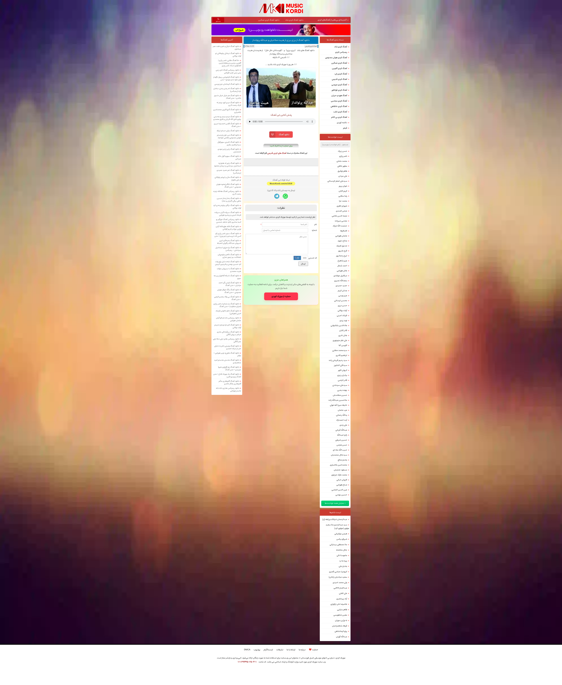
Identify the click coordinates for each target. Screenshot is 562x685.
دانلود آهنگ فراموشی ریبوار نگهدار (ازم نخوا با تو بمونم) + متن (227, 78)
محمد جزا (343, 201)
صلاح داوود (342, 241)
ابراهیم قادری (341, 355)
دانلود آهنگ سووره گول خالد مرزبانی (229, 157)
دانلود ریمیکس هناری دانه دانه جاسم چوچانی (228, 389)
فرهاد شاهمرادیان (339, 626)
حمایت (313, 650)
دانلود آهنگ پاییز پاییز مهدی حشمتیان (229, 150)
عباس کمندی (341, 211)
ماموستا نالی (342, 555)
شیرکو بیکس (341, 539)
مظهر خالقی (342, 166)
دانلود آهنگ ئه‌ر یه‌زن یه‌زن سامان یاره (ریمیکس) (227, 90)
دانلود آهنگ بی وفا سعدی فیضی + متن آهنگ (227, 298)
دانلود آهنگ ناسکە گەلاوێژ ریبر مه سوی (227, 277)
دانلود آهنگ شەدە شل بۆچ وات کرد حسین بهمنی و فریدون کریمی (228, 263)
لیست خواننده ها (335, 137)
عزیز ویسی (342, 295)
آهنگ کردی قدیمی (311, 46)
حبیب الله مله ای (340, 450)
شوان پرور (343, 186)
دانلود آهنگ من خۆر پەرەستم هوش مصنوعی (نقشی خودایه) (229, 136)
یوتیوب (257, 650)
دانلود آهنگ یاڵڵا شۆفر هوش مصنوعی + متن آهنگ (229, 291)
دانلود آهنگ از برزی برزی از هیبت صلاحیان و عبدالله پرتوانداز (281, 40)
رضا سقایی (342, 196)
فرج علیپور (342, 250)
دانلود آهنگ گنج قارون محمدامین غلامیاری (227, 111)
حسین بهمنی (341, 495)
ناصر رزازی (343, 156)
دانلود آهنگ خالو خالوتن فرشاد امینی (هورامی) (228, 312)
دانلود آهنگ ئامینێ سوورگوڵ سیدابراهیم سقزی (229, 143)
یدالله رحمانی (341, 415)
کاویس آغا (343, 345)
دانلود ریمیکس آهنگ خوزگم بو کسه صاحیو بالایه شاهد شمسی (228, 221)
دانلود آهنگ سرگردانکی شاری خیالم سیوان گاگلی (229, 333)
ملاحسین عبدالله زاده (338, 400)
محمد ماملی (341, 161)
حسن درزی (342, 305)
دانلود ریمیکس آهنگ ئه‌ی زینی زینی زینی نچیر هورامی (228, 71)
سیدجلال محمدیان (339, 455)
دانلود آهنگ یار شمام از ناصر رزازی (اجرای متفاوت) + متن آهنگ (227, 305)
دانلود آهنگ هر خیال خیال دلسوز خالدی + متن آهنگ (227, 97)
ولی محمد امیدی (340, 582)
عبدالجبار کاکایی (340, 588)
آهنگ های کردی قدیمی (276, 153)
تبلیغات (279, 650)
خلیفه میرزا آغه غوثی (338, 405)
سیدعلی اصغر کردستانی (337, 181)
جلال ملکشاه (341, 550)
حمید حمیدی (341, 285)
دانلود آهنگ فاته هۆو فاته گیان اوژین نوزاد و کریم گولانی (228, 228)
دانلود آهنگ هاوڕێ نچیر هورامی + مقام (227, 354)
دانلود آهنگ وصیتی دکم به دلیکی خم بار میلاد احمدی (227, 347)
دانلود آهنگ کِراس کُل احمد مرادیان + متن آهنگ (230, 284)
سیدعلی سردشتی (339, 385)
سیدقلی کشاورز (340, 365)
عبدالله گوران (341, 636)
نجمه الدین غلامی (339, 216)
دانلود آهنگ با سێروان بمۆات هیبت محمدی (229, 270)
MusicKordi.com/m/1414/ (281, 221)
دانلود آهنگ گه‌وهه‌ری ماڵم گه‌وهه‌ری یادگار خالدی (230, 382)
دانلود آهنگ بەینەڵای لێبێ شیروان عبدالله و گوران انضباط (229, 242)
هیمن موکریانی (340, 533)
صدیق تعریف (341, 246)
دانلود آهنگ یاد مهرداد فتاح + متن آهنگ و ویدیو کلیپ (227, 375)
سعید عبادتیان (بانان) (338, 577)
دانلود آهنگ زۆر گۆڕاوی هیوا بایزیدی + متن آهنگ (229, 368)
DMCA (247, 650)
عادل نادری (342, 335)
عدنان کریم (342, 290)
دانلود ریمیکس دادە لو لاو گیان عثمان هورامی (228, 319)
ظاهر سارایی (342, 609)
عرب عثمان (342, 410)
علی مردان (342, 176)
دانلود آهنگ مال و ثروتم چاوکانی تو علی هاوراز (228, 178)
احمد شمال (342, 265)
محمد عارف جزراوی (339, 475)
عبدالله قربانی (341, 430)
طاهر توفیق (342, 171)
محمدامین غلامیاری (338, 465)
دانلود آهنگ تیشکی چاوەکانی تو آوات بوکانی (228, 55)
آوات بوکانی (342, 310)
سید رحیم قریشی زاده (338, 360)
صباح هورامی (341, 485)
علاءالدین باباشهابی (339, 325)
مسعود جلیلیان (340, 470)
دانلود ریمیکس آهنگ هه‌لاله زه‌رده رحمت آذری (227, 193)
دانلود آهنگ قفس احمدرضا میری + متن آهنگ (227, 125)
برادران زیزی (342, 375)
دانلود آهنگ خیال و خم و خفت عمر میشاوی (227, 48)
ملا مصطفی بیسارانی (338, 544)
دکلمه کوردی (342, 122)
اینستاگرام (268, 650)
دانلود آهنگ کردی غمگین (268, 20)
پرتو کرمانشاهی (341, 631)
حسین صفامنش (340, 395)
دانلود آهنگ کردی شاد (294, 20)
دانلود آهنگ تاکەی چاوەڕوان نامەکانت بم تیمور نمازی (229, 256)
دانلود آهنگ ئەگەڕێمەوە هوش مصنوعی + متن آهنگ (228, 185)
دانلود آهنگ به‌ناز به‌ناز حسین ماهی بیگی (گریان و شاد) (229, 200)
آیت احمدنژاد (341, 420)
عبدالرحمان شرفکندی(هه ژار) (334, 519)
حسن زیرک (342, 151)
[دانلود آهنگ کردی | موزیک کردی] (281, 8)
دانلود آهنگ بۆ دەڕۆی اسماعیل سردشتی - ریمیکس (228, 249)
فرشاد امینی (342, 315)
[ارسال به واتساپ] (285, 233)
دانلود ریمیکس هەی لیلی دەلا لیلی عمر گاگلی (227, 340)
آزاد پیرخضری (341, 598)
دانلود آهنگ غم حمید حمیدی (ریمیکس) (229, 171)
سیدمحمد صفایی (339, 350)
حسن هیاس (341, 445)
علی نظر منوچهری (340, 340)
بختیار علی (343, 566)
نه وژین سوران (341, 620)
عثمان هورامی (341, 236)
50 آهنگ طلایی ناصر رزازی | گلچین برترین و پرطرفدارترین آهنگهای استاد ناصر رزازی (229, 63)
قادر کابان (343, 330)
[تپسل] (229, 669)
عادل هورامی (342, 270)
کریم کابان (343, 191)
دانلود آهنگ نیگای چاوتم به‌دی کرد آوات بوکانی (227, 207)
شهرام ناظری (342, 206)
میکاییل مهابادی (340, 275)
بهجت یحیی (342, 390)
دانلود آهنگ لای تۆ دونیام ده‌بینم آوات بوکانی (227, 326)
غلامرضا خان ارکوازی (338, 604)
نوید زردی (343, 320)
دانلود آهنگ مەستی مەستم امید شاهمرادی (227, 361)
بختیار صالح (342, 460)
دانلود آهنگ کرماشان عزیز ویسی (226, 84)
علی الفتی (343, 593)
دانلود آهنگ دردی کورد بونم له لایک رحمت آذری (229, 104)
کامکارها (343, 231)
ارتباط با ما (291, 650)
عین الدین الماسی (339, 490)
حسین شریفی (341, 440)
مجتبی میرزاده (341, 221)
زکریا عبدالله (342, 435)
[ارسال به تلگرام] (276, 233)
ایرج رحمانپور (341, 255)
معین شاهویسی (340, 615)
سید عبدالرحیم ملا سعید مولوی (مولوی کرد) (337, 526)
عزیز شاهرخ (342, 260)
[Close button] (332, 669)
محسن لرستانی (340, 300)
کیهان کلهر (342, 370)
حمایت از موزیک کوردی (281, 334)
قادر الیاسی (342, 380)
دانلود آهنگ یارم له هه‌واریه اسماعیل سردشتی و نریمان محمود (227, 164)
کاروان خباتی (341, 480)
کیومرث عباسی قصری (338, 571)
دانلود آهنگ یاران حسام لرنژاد (228, 130)
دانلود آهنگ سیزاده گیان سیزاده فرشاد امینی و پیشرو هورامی (228, 214)
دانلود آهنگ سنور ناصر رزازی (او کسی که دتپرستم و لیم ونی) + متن (227, 235)
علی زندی (343, 425)
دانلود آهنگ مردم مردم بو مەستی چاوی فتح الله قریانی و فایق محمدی (227, 118)
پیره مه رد (343, 561)
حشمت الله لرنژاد (340, 226)
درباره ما (302, 650)
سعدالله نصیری (340, 280)
